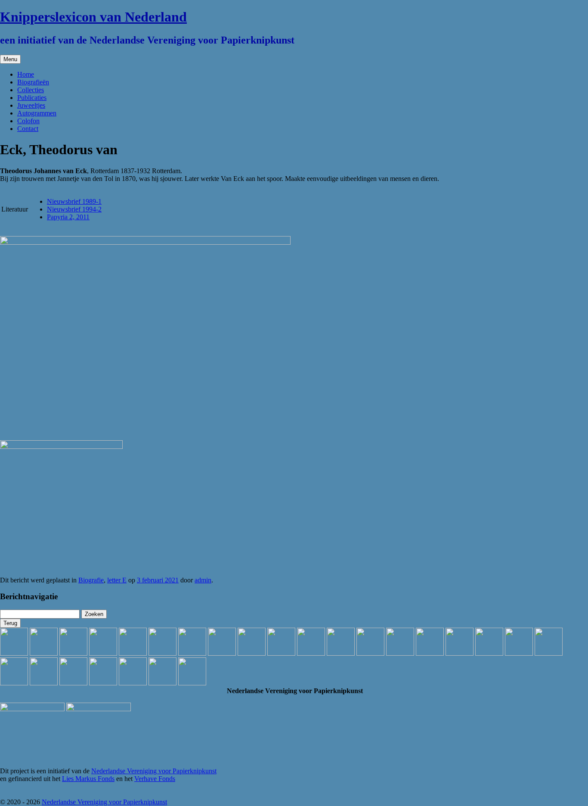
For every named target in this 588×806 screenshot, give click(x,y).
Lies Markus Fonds (88, 778)
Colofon (28, 120)
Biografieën (33, 82)
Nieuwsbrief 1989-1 (74, 201)
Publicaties (31, 97)
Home (25, 74)
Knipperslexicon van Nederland (93, 17)
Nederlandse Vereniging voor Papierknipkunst (154, 771)
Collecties (30, 89)
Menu (10, 59)
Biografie (91, 580)
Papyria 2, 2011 (68, 217)
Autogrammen (36, 113)
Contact (27, 128)
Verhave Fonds (154, 778)
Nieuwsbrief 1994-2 (74, 209)
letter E (117, 580)
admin (203, 580)
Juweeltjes (31, 105)
